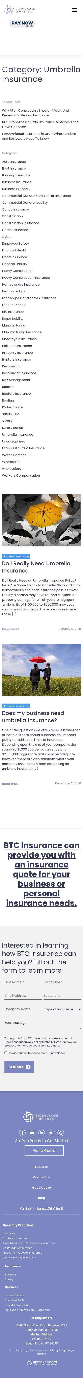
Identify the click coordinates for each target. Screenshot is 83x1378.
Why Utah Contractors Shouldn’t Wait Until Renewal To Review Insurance (36, 113)
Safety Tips (11, 414)
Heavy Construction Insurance (26, 277)
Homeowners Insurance (21, 284)
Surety (7, 421)
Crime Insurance (15, 230)
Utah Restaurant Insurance (23, 448)
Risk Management (16, 380)
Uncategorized (13, 441)
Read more (11, 629)
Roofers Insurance (16, 393)
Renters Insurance (16, 359)
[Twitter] (51, 1133)
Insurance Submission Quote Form (27, 1310)
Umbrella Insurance (17, 434)
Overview (9, 1233)
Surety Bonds (12, 427)
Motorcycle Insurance (19, 339)
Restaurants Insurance (17, 1248)
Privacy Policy (57, 1350)
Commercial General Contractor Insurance (36, 195)
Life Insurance (13, 311)
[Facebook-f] (22, 1133)
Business (11, 1274)
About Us (41, 1167)
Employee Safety (15, 243)
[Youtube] (32, 1133)
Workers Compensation (21, 475)
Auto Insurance (14, 161)
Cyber (7, 236)
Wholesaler (11, 462)
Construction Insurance (20, 223)
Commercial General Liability (25, 202)
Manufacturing (13, 325)
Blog (41, 1198)
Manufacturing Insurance (22, 332)
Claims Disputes (15, 1295)
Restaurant (11, 366)
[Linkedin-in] (41, 1133)
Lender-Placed (14, 305)
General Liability (14, 264)
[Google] (60, 1133)
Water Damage (14, 455)
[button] (74, 9)
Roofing (8, 400)
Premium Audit (14, 1300)
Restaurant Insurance (19, 373)
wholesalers (11, 468)
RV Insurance (12, 407)
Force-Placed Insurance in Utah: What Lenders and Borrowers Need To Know (39, 136)
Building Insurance (16, 175)
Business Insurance (17, 182)
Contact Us (41, 1177)
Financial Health (14, 250)
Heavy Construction (17, 270)
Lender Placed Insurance (19, 1257)
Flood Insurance (14, 257)
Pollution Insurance (17, 346)
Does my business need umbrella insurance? (33, 717)
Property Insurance (17, 352)
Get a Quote (44, 1150)
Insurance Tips (13, 291)
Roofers (8, 386)
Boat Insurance (14, 168)
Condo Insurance (15, 209)
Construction (12, 216)
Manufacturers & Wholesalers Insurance (29, 1243)
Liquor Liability (13, 318)
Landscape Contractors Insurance (29, 298)
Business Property (16, 189)
